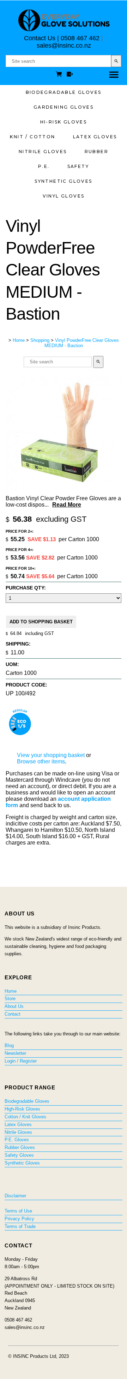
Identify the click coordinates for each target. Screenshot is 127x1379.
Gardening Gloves (63, 107)
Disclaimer (15, 1195)
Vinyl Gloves (64, 196)
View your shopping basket (51, 755)
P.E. (44, 166)
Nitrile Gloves (43, 151)
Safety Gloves (19, 1155)
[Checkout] (69, 75)
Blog (9, 1045)
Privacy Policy (19, 1218)
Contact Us (39, 38)
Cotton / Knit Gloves (25, 1116)
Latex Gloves (95, 136)
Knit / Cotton (32, 136)
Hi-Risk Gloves (63, 122)
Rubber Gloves (20, 1147)
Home (19, 340)
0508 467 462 (80, 38)
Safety (78, 166)
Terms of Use (18, 1211)
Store (10, 998)
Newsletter (15, 1053)
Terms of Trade (20, 1226)
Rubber (96, 151)
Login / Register (21, 1061)
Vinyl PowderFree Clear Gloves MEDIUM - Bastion (81, 343)
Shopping (39, 340)
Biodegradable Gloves (64, 92)
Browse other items (41, 761)
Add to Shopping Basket (41, 621)
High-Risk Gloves (22, 1109)
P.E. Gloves (17, 1139)
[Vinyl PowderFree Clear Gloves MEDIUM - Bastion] (63, 490)
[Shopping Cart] (60, 75)
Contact (12, 1014)
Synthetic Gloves (63, 181)
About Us (14, 1006)
